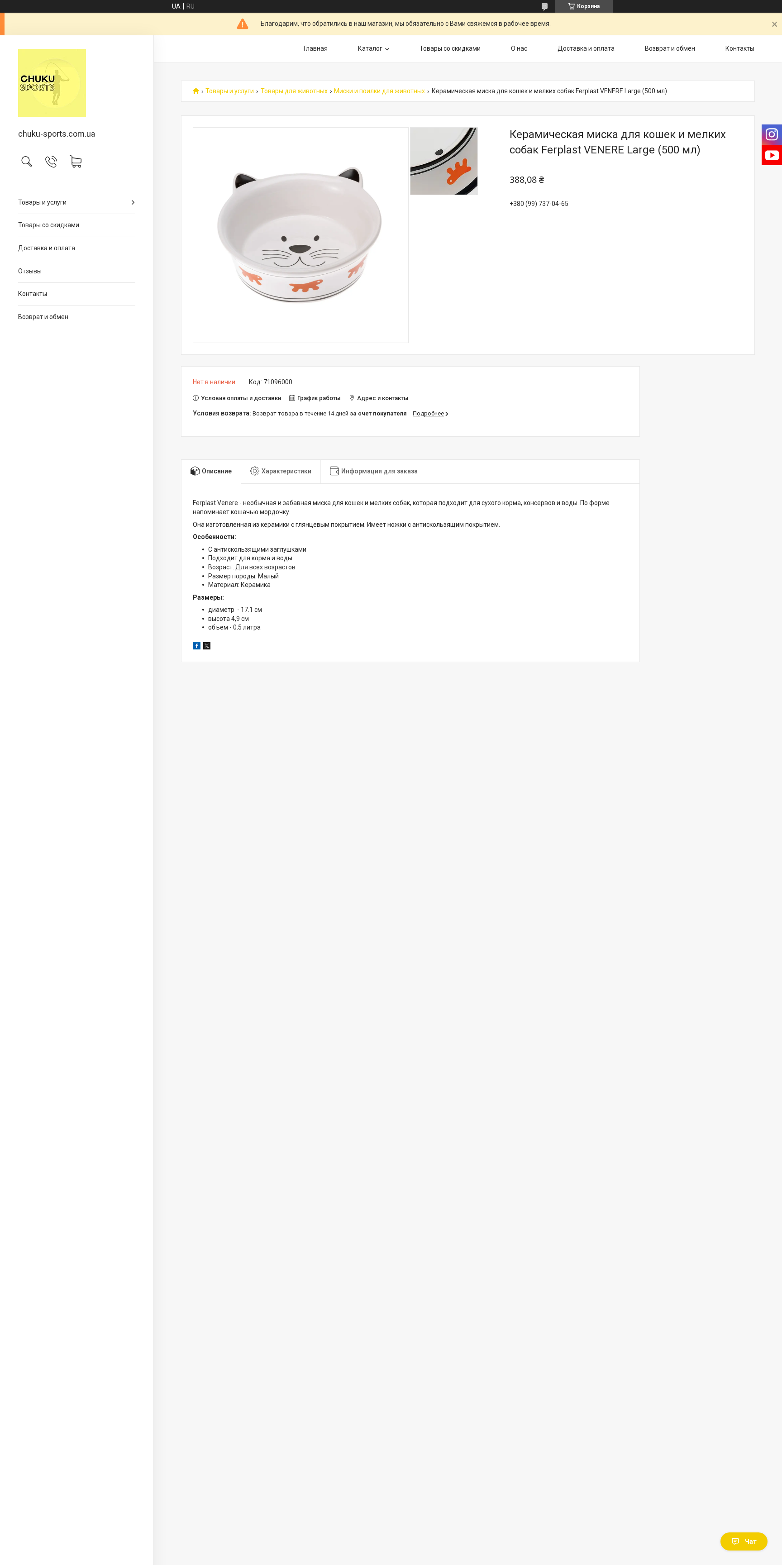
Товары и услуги (42, 202)
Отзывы (30, 271)
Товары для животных (294, 91)
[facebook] (196, 647)
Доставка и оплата (46, 248)
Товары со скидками (48, 225)
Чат (751, 1541)
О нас (519, 48)
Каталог (370, 48)
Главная (316, 48)
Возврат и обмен (43, 316)
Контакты (32, 293)
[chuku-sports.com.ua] (76, 83)
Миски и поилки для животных (379, 91)
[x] (206, 647)
